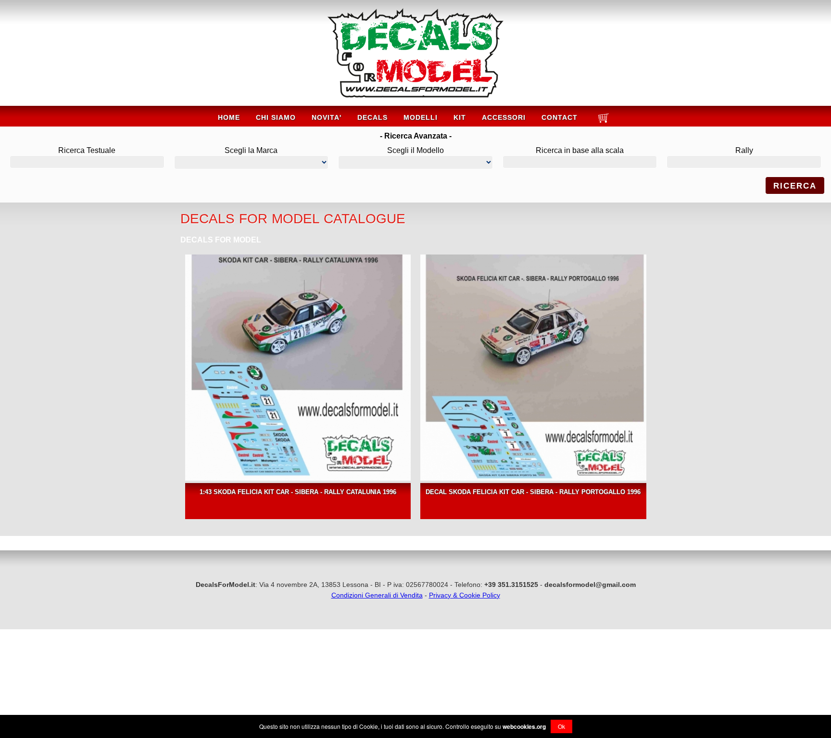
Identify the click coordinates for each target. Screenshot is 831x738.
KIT (459, 117)
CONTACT (559, 117)
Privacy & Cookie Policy (464, 595)
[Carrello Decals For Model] (602, 122)
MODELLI (420, 117)
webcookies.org (524, 726)
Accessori (504, 117)
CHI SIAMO (276, 117)
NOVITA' (326, 117)
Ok (561, 726)
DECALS (372, 117)
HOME (229, 117)
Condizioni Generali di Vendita (377, 595)
